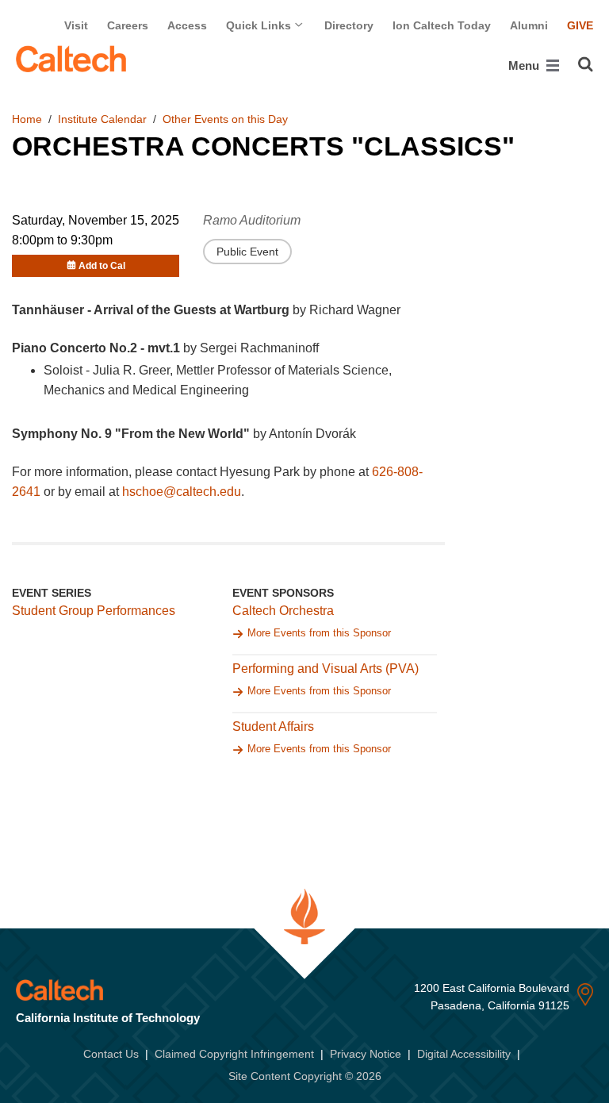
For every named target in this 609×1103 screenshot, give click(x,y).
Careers (127, 25)
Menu (525, 65)
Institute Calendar (102, 119)
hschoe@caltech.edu (181, 491)
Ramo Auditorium (252, 220)
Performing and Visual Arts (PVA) (325, 668)
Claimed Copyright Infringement (234, 1053)
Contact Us (111, 1053)
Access (187, 25)
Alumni (529, 25)
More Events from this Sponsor (319, 633)
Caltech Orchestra (283, 610)
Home (27, 119)
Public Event (247, 251)
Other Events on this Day (225, 119)
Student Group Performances (93, 610)
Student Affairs (273, 726)
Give (580, 25)
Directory (348, 25)
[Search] (585, 64)
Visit (76, 25)
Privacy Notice (365, 1053)
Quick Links (260, 25)
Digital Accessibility (464, 1053)
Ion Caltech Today (442, 25)
